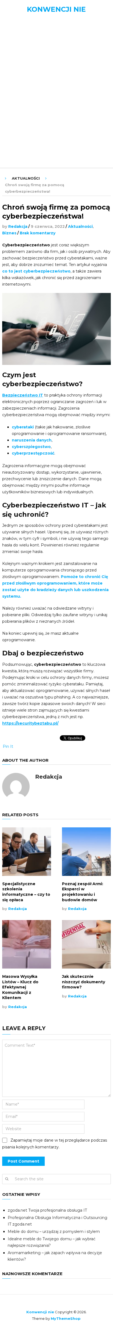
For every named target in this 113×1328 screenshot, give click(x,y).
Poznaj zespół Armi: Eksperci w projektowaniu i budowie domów (82, 891)
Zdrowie (20, 149)
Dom (14, 77)
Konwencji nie (56, 9)
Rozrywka (22, 125)
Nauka (17, 101)
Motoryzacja (25, 89)
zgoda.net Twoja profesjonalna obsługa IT (47, 1210)
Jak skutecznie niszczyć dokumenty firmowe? (83, 982)
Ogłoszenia (23, 113)
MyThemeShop (66, 1318)
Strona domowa (29, 41)
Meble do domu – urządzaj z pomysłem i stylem (54, 1231)
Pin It (8, 746)
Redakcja (17, 226)
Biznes (17, 65)
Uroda (17, 137)
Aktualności (25, 53)
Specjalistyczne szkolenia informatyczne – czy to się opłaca (26, 891)
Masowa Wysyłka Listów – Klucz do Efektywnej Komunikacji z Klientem (20, 987)
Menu (15, 24)
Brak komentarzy (37, 233)
